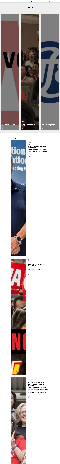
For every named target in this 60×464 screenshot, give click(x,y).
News (25, 1)
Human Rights (30, 1)
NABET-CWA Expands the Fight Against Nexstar (37, 146)
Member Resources (42, 1)
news (29, 144)
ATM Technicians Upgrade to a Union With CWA (37, 265)
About (22, 1)
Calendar (35, 1)
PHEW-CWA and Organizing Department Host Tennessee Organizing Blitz (36, 384)
